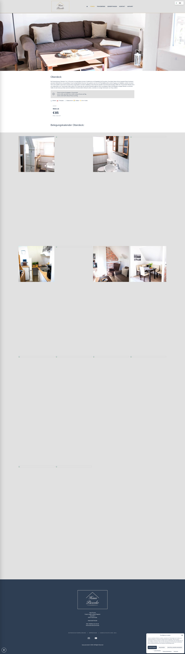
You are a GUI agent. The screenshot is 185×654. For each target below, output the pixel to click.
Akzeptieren (152, 647)
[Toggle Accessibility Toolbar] (3, 650)
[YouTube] (96, 638)
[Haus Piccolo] (92, 599)
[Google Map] (89, 638)
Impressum (176, 651)
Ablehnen (162, 647)
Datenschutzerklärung (167, 651)
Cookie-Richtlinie (157, 650)
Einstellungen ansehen (175, 647)
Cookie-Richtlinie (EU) (108, 632)
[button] (182, 635)
